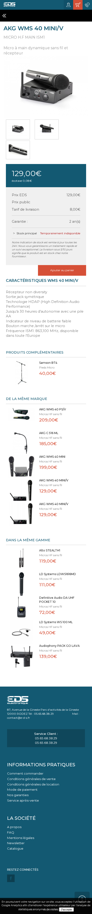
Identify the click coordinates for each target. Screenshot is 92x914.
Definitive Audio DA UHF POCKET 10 (56, 599)
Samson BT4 (48, 362)
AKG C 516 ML (48, 433)
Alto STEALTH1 (49, 550)
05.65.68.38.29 (46, 738)
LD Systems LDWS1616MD (57, 574)
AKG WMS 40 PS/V (52, 409)
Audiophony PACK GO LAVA (59, 646)
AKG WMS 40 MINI (52, 456)
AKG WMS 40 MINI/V (53, 480)
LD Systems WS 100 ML (56, 622)
